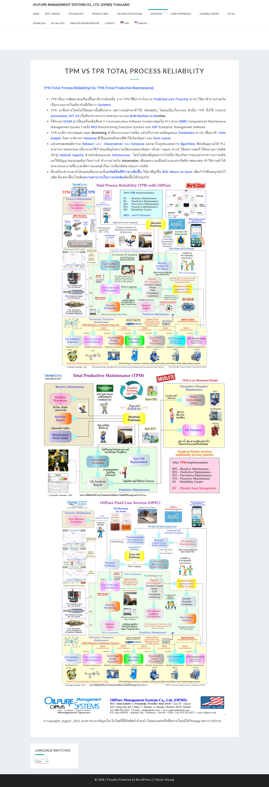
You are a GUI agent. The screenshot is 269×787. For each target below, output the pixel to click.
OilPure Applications (129, 13)
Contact (110, 23)
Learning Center (209, 13)
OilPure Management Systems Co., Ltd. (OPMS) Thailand (81, 4)
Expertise (156, 13)
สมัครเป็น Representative (84, 23)
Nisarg (169, 779)
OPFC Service (52, 13)
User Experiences (181, 13)
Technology (76, 13)
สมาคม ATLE (58, 23)
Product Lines (100, 13)
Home (36, 13)
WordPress (143, 779)
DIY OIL (231, 13)
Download (39, 23)
